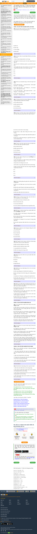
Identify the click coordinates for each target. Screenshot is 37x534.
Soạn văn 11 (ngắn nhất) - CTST (19, 471)
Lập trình (18, 503)
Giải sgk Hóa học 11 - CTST (18, 480)
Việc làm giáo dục (31, 1)
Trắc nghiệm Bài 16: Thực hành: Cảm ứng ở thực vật (6, 59)
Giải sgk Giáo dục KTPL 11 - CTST (19, 485)
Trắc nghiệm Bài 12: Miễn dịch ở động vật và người (6, 47)
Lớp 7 (12, 3)
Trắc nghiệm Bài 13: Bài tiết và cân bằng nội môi (5, 50)
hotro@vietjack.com (7, 521)
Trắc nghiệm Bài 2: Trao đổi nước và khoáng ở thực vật (6, 18)
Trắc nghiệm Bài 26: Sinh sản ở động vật (5, 91)
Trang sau (32, 12)
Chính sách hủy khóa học (5, 512)
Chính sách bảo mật (4, 507)
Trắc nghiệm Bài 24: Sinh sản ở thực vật (5, 86)
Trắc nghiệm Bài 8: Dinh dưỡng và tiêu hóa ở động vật (6, 37)
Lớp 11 (25, 3)
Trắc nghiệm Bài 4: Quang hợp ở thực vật (6, 24)
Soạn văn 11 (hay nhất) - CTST (19, 470)
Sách (28, 491)
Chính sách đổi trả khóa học (5, 511)
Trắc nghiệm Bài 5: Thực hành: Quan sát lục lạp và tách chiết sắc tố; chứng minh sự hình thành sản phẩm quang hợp (6, 28)
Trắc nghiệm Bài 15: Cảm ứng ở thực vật (6, 57)
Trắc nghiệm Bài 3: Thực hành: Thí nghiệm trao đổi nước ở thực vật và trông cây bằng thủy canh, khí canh (6, 21)
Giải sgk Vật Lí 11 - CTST (17, 478)
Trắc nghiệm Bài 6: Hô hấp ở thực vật (6, 31)
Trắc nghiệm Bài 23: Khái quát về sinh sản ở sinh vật (6, 83)
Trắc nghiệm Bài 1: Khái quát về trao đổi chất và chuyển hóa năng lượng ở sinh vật (6, 15)
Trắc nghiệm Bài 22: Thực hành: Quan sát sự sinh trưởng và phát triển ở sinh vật (6, 78)
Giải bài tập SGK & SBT (11, 491)
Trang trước (17, 12)
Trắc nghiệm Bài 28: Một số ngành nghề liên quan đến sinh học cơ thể (5, 102)
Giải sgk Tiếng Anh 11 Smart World (19, 475)
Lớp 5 (5, 3)
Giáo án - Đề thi (33, 3)
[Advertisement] (25, 38)
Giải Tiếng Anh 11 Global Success (19, 474)
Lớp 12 (28, 3)
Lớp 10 (21, 3)
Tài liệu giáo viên (21, 491)
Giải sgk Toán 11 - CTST (17, 473)
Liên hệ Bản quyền (4, 514)
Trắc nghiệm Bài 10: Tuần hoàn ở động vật (6, 42)
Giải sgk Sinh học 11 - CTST (18, 481)
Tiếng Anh (27, 503)
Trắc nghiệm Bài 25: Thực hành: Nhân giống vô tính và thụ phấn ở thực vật (6, 88)
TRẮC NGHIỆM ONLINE (19, 24)
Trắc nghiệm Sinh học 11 (5, 9)
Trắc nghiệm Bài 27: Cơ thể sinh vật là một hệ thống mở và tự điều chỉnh (6, 99)
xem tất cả (24, 442)
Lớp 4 (2, 3)
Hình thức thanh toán (4, 509)
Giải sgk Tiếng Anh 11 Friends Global (20, 477)
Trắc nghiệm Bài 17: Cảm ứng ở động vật (6, 62)
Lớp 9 (18, 3)
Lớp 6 (8, 3)
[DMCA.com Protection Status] (11, 532)
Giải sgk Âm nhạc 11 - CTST (18, 488)
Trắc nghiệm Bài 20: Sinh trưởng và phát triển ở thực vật (6, 73)
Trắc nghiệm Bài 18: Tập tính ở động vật (5, 64)
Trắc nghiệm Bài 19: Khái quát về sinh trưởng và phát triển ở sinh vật (6, 70)
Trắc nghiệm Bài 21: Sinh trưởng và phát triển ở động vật (6, 75)
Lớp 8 (15, 3)
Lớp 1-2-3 (2, 500)
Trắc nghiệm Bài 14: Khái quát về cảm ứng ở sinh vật (6, 54)
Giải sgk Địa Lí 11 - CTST (17, 484)
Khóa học (33, 491)
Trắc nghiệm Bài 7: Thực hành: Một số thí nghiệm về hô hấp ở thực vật (5, 34)
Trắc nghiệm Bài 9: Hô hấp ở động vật (6, 39)
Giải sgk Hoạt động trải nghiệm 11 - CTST (20, 487)
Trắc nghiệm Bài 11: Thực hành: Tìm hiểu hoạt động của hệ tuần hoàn (6, 44)
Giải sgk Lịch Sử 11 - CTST (18, 482)
